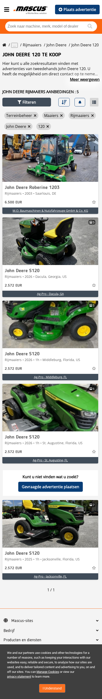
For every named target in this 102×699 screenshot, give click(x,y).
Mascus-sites (22, 621)
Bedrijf (9, 631)
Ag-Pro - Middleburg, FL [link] (50, 377)
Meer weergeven (85, 79)
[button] (26, 102)
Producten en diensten (22, 640)
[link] (50, 158)
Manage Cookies (48, 672)
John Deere (56, 45)
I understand (52, 688)
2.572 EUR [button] (13, 286)
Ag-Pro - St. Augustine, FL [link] (50, 460)
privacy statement (19, 676)
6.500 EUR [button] (13, 202)
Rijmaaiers (32, 45)
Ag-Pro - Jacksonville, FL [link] (50, 576)
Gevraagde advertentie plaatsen (50, 486)
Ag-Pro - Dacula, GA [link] (50, 294)
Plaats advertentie (80, 9)
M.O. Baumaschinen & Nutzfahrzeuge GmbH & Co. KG (50, 210)
